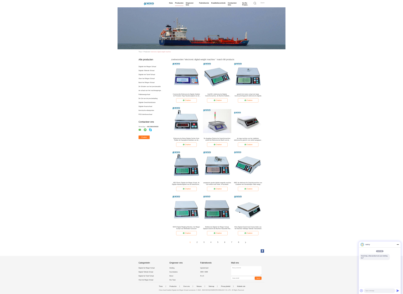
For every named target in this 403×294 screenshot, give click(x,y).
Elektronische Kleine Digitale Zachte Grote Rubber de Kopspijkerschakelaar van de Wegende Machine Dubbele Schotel (186, 139)
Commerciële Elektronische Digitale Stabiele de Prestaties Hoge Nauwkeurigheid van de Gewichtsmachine (186, 95)
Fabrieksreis (204, 3)
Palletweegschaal (144, 94)
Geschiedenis (173, 272)
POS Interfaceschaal (145, 114)
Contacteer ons (232, 4)
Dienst (171, 276)
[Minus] (397, 244)
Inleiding (171, 268)
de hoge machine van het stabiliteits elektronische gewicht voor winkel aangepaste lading (248, 139)
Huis (171, 3)
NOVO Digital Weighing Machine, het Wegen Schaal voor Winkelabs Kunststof (186, 227)
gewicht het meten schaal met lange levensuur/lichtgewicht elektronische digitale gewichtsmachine (248, 95)
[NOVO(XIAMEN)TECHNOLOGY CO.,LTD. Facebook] (262, 251)
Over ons (186, 286)
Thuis (161, 286)
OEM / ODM (204, 272)
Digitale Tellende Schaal (146, 70)
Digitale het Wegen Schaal (147, 66)
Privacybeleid (225, 286)
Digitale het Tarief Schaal (147, 74)
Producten (179, 3)
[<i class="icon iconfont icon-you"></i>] (245, 242)
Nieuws (199, 286)
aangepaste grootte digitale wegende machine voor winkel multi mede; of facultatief (217, 183)
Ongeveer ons (190, 4)
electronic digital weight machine (161, 52)
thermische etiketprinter (146, 110)
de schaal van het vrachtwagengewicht (150, 90)
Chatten (144, 137)
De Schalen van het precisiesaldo (150, 86)
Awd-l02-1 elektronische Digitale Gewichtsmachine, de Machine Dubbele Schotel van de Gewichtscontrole (217, 95)
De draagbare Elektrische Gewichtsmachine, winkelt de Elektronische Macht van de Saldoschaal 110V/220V (217, 139)
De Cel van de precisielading (148, 98)
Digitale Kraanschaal (145, 106)
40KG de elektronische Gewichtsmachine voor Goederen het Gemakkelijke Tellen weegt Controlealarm (248, 183)
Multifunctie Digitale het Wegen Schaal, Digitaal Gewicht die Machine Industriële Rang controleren (217, 227)
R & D (202, 276)
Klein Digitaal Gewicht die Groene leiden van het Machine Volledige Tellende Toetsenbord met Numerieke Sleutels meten (247, 227)
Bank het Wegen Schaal (146, 82)
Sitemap (211, 286)
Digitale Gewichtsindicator (147, 102)
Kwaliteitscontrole (218, 3)
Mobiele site (241, 286)
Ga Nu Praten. (245, 4)
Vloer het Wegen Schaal (147, 78)
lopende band (204, 268)
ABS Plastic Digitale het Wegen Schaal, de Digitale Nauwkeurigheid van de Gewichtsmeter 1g (186, 183)
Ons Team (172, 280)
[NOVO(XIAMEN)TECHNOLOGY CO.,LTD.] (149, 4)
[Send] (397, 290)
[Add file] (361, 290)
